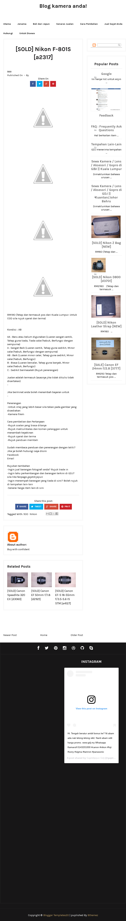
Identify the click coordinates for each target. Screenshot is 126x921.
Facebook (13, 454)
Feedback (106, 115)
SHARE (22, 506)
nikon (33, 514)
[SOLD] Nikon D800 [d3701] (106, 279)
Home (43, 635)
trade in (63, 469)
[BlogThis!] (50, 513)
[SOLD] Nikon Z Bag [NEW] (106, 245)
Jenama (21, 24)
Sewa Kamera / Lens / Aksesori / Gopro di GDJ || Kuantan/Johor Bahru (106, 193)
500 (9, 71)
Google (106, 74)
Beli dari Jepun (41, 24)
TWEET (37, 506)
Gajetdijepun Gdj (95, 758)
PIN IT (67, 506)
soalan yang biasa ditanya (31, 425)
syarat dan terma (35, 318)
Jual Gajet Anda (113, 24)
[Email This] (47, 513)
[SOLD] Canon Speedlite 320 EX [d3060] (16, 595)
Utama (7, 24)
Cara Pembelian (89, 24)
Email (10, 458)
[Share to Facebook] (56, 513)
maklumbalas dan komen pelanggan (38, 429)
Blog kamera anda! (63, 6)
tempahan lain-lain (21, 484)
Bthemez (93, 915)
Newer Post (10, 635)
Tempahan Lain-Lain (106, 144)
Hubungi (8, 33)
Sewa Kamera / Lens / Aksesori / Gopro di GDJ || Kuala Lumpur (106, 165)
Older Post (77, 635)
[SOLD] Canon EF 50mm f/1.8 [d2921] (40, 595)
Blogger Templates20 (56, 915)
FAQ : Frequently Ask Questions (106, 128)
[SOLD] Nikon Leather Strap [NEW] (106, 324)
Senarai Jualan (65, 24)
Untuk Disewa (27, 33)
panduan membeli (27, 440)
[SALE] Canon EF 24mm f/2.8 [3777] (106, 366)
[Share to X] (53, 513)
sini (41, 487)
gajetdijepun (35, 476)
